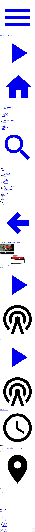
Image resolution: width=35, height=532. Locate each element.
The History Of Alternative (4, 410)
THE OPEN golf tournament (8, 123)
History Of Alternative (7, 107)
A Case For (5, 119)
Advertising (4, 129)
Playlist (5, 104)
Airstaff (3, 109)
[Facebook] (4, 196)
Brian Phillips (6, 111)
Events (5, 124)
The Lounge (4, 121)
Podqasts (3, 116)
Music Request (6, 106)
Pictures (5, 125)
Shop (3, 128)
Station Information (7, 105)
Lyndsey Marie (6, 112)
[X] (3, 197)
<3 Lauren (5, 110)
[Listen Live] (17, 284)
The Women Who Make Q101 (8, 108)
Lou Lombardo (6, 115)
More (1, 511)
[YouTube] (3, 199)
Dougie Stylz (6, 113)
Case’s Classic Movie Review (8, 118)
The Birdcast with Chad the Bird (9, 120)
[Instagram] (4, 198)
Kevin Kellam (6, 114)
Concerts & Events (5, 122)
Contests (3, 126)
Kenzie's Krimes (6, 117)
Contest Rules (6, 127)
